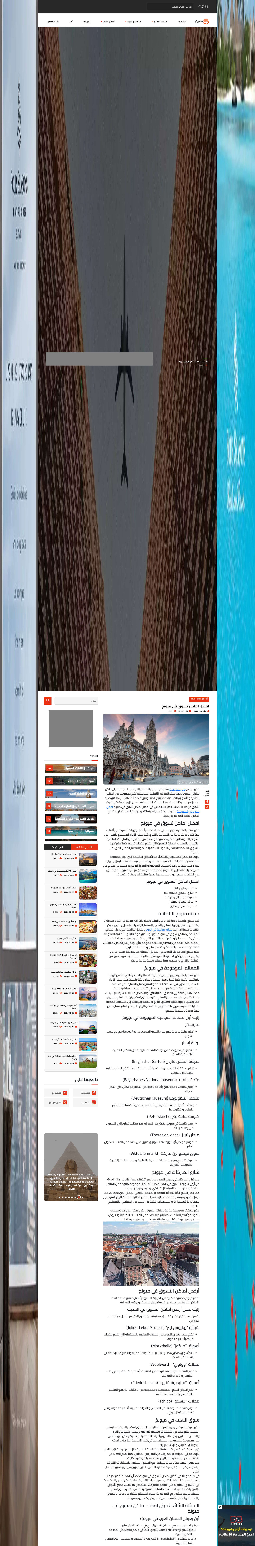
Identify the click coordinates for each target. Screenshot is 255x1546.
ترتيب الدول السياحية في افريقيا (63, 1022)
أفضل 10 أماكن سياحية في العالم (62, 871)
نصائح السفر (108, 21)
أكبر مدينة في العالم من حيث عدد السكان (63, 1007)
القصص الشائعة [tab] (84, 847)
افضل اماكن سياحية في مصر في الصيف (63, 906)
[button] (82, 1197)
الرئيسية (182, 21)
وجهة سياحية (178, 789)
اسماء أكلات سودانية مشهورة (64, 888)
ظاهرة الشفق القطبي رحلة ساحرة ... (180, 7)
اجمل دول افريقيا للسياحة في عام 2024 (62, 1057)
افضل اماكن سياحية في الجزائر (64, 854)
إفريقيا (86, 21)
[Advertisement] (103, 359)
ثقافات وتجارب (134, 21)
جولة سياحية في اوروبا (159, 929)
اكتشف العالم (160, 21)
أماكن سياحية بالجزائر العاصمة (64, 972)
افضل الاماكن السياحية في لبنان (63, 989)
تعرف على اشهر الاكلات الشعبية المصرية (63, 956)
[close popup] (220, 1507)
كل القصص (53, 21)
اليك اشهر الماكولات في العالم (64, 921)
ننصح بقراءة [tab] (57, 847)
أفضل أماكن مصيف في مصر (64, 1039)
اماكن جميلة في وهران (67, 938)
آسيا (71, 21)
